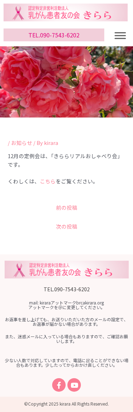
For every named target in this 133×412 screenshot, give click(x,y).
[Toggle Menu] (120, 35)
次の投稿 (66, 226)
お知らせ (21, 142)
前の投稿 (66, 207)
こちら (48, 181)
